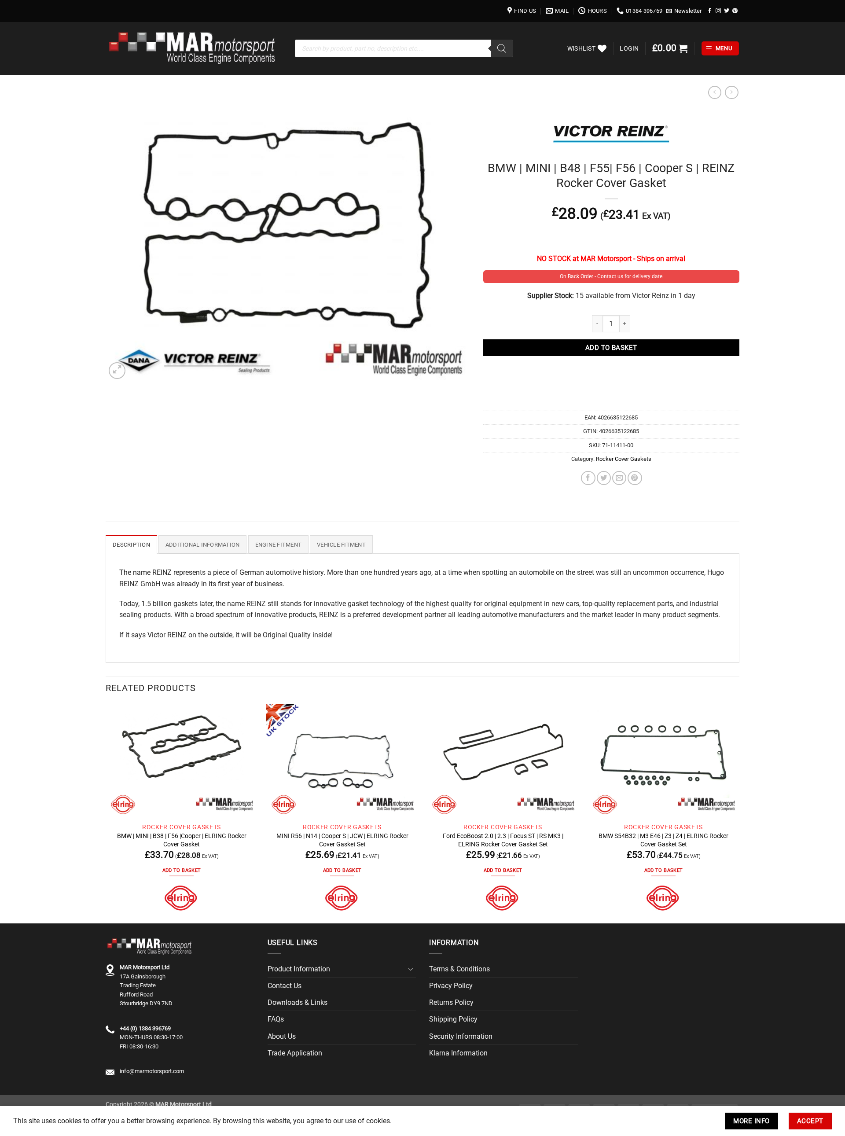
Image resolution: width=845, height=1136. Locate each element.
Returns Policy (451, 1002)
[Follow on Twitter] (726, 11)
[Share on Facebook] (588, 478)
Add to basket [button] (181, 870)
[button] (684, 11)
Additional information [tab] (202, 544)
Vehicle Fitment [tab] (341, 544)
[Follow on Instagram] (718, 11)
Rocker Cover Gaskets (623, 459)
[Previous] (106, 813)
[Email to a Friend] (619, 478)
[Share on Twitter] (604, 478)
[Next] (739, 813)
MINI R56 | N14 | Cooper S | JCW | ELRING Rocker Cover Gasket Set (342, 839)
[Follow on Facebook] (710, 11)
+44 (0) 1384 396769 (145, 1028)
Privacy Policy (451, 986)
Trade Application (295, 1053)
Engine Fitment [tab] (278, 544)
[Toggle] (410, 969)
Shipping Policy (453, 1019)
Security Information (460, 1036)
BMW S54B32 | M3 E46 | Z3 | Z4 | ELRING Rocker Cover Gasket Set (663, 839)
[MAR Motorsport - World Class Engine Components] (194, 48)
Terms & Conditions (459, 969)
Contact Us (284, 986)
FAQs (276, 1019)
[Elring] (182, 898)
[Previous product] (731, 92)
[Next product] (714, 92)
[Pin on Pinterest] (635, 478)
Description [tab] (131, 544)
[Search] (502, 48)
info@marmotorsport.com (152, 1071)
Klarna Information (458, 1053)
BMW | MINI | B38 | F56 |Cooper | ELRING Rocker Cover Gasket (181, 839)
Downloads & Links (297, 1002)
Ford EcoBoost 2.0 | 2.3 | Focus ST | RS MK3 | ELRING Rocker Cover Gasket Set (503, 839)
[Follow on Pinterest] (735, 11)
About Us (282, 1036)
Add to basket (611, 348)
